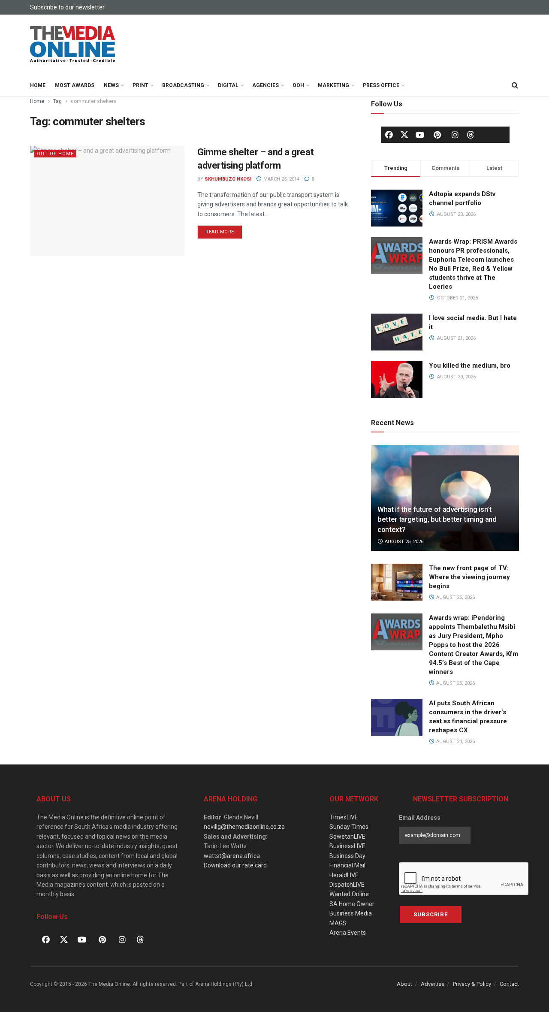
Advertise (432, 984)
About (404, 984)
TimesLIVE (343, 817)
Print (140, 85)
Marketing (333, 85)
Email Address (419, 817)
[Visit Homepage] (73, 44)
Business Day (347, 855)
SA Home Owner (351, 903)
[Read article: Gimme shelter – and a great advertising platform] (107, 201)
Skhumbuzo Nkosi (228, 179)
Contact (509, 984)
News (111, 85)
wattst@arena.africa (232, 855)
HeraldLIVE (344, 875)
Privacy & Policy (472, 984)
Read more (223, 230)
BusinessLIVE (347, 846)
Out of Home (55, 154)
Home (37, 85)
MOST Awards (74, 85)
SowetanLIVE (347, 836)
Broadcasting (183, 85)
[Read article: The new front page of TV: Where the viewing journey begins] (396, 582)
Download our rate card (235, 865)
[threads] (471, 134)
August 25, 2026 (403, 541)
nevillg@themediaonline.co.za (244, 826)
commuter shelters (94, 101)
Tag (57, 101)
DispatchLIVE (347, 884)
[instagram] (455, 135)
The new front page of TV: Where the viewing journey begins (469, 577)
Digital (228, 85)
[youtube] (420, 135)
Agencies (265, 85)
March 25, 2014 (280, 179)
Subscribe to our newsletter (67, 7)
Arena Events (347, 932)
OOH (298, 85)
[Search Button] (514, 85)
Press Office (381, 85)
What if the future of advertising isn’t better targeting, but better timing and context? (437, 519)
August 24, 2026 (455, 741)
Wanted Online (349, 894)
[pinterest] (437, 135)
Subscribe (430, 914)
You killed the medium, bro (469, 365)
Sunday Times (348, 826)
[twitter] (404, 134)
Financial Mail (347, 865)
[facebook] (389, 135)
